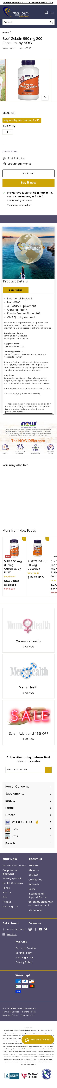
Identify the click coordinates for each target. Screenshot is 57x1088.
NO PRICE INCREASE (14, 865)
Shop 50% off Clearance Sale (28, 2)
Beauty (6, 892)
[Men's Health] (28, 670)
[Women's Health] (28, 624)
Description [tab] (16, 289)
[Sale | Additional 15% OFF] (28, 716)
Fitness (6, 902)
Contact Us (35, 879)
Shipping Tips (10, 906)
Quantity (8, 126)
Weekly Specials (12, 878)
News (31, 889)
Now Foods (9, 48)
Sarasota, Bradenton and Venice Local (40, 903)
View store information (19, 205)
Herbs (6, 888)
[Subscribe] (48, 770)
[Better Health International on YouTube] (40, 929)
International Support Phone (37, 895)
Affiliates (33, 865)
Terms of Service (25, 948)
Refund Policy (23, 953)
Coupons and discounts (10, 872)
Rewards (33, 884)
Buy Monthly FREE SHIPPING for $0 (21, 120)
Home (5, 32)
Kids (4, 897)
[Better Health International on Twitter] (45, 929)
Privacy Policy (23, 962)
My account (35, 910)
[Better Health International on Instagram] (30, 929)
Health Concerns (12, 883)
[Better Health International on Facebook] (35, 929)
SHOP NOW (28, 646)
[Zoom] (44, 97)
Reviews (33, 875)
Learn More (9, 151)
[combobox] (28, 22)
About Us (33, 870)
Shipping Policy (24, 957)
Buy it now (28, 183)
